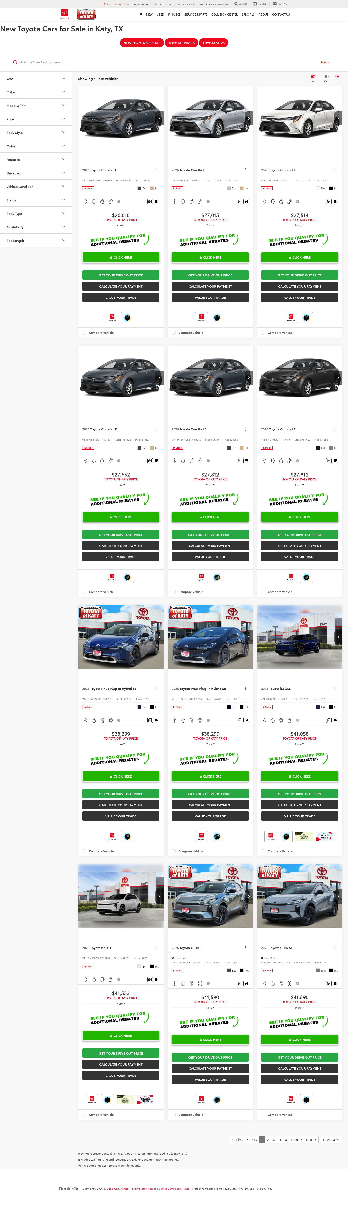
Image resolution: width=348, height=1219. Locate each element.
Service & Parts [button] (196, 14)
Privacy (135, 1188)
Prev (252, 1139)
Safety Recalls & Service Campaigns (160, 1188)
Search (324, 62)
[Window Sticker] (157, 201)
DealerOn (112, 1188)
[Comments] (150, 201)
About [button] (263, 14)
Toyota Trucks (181, 42)
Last (310, 1139)
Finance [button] (174, 14)
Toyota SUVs (214, 42)
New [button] (149, 14)
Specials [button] (248, 14)
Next (296, 1139)
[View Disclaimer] (119, 201)
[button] (159, 118)
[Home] (140, 14)
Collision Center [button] (224, 14)
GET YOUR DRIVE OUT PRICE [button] (121, 275)
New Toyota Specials (142, 42)
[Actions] (156, 169)
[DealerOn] (69, 1188)
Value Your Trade (120, 297)
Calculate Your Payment (121, 286)
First (238, 1139)
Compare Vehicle (101, 333)
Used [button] (160, 14)
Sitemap (124, 1188)
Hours (186, 1188)
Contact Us (281, 14)
